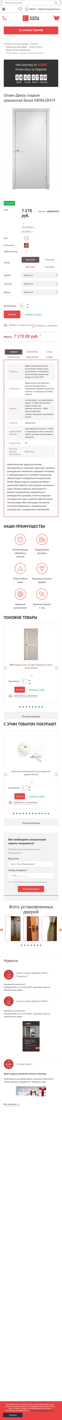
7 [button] (39, 707)
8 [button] (42, 707)
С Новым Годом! (24, 1064)
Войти (33, 9)
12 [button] (48, 813)
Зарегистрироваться (49, 9)
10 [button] (42, 813)
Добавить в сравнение (19, 325)
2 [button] (23, 707)
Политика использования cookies (42, 1411)
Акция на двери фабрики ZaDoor (32, 1001)
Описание (13, 352)
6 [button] (35, 707)
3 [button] (26, 707)
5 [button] (32, 707)
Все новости (10, 1104)
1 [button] (20, 707)
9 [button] (39, 813)
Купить (12, 314)
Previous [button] (5, 668)
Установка (49, 357)
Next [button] (56, 668)
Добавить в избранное (46, 325)
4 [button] (29, 707)
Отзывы (49, 352)
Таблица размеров (32, 357)
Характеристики (32, 352)
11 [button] (45, 813)
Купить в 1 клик (33, 314)
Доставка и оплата (13, 357)
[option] (31, 148)
